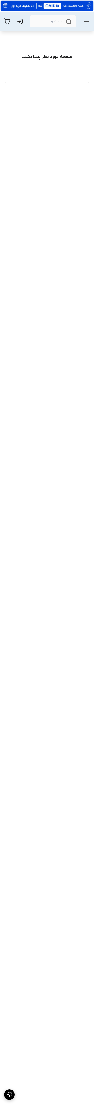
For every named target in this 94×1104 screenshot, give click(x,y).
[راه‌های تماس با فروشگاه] (9, 1094)
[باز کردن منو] (85, 21)
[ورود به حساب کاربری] (21, 21)
